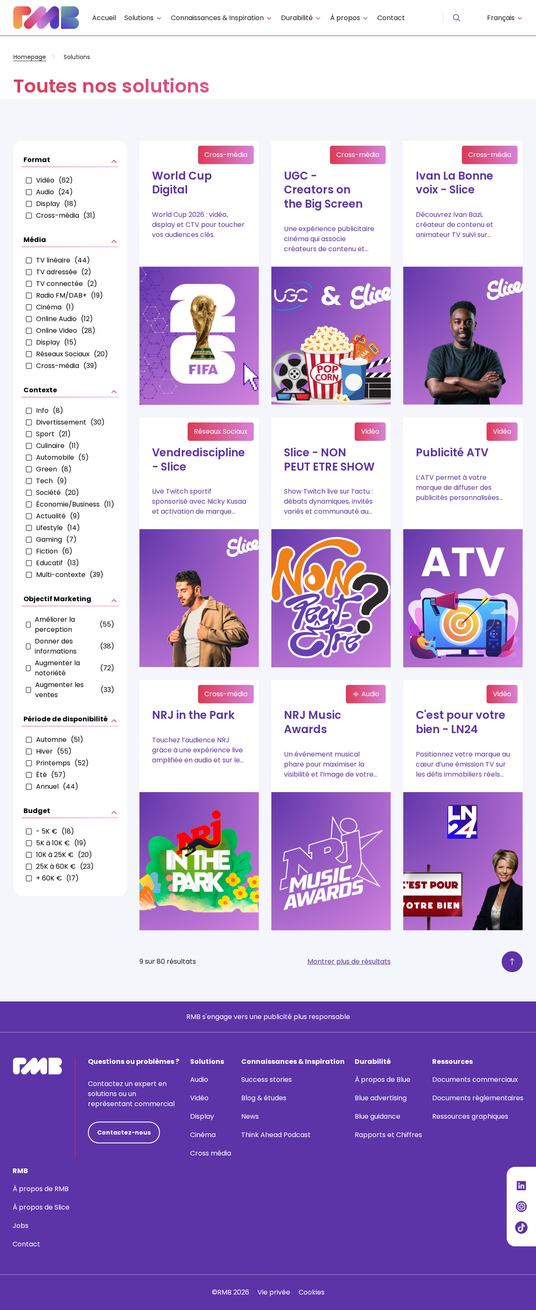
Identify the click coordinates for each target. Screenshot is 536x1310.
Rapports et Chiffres (388, 1135)
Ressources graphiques (470, 1116)
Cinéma (203, 1135)
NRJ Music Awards (312, 722)
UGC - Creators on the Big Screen (323, 190)
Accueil (104, 18)
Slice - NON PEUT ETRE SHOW (329, 459)
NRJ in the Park (193, 715)
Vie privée (274, 1292)
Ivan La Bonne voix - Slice (454, 183)
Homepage (29, 57)
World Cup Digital (182, 183)
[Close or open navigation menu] (457, 18)
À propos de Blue (382, 1079)
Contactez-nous (124, 1132)
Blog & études (263, 1098)
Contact (391, 18)
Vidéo (199, 1098)
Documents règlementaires (477, 1098)
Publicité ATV (452, 452)
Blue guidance (377, 1116)
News (250, 1116)
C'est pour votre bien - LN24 (460, 722)
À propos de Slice (41, 1207)
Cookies (312, 1292)
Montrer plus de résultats (349, 961)
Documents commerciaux (475, 1079)
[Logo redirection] (46, 17)
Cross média (210, 1153)
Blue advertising (381, 1098)
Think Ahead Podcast (276, 1135)
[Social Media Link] (521, 1185)
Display (202, 1116)
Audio (199, 1079)
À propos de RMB (41, 1189)
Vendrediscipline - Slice (198, 459)
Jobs (20, 1225)
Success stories (266, 1079)
